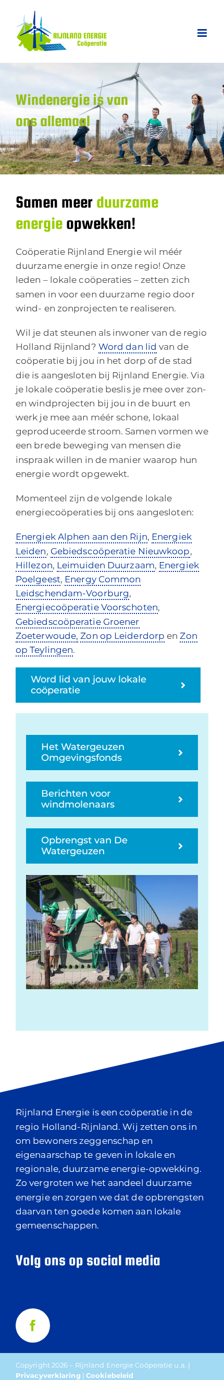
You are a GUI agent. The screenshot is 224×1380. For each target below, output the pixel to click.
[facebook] (33, 1325)
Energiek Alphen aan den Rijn (81, 536)
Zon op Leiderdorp (122, 636)
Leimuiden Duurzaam (106, 565)
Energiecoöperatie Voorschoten (87, 607)
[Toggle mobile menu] (202, 33)
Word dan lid (127, 346)
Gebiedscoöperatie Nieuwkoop (120, 551)
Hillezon (34, 565)
